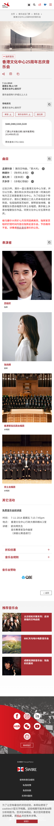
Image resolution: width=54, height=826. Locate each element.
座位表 (40, 114)
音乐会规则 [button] (12, 557)
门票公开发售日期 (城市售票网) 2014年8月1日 (19, 133)
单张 (7, 114)
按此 (19, 815)
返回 (47, 592)
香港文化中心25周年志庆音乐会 (27, 16)
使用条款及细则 (27, 779)
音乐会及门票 (24, 13)
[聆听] (43, 168)
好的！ (27, 821)
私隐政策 (27, 785)
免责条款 (27, 790)
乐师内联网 (27, 795)
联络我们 (27, 745)
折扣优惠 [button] (10, 550)
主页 (13, 13)
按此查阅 (21, 227)
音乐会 (37, 13)
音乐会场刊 (23, 114)
